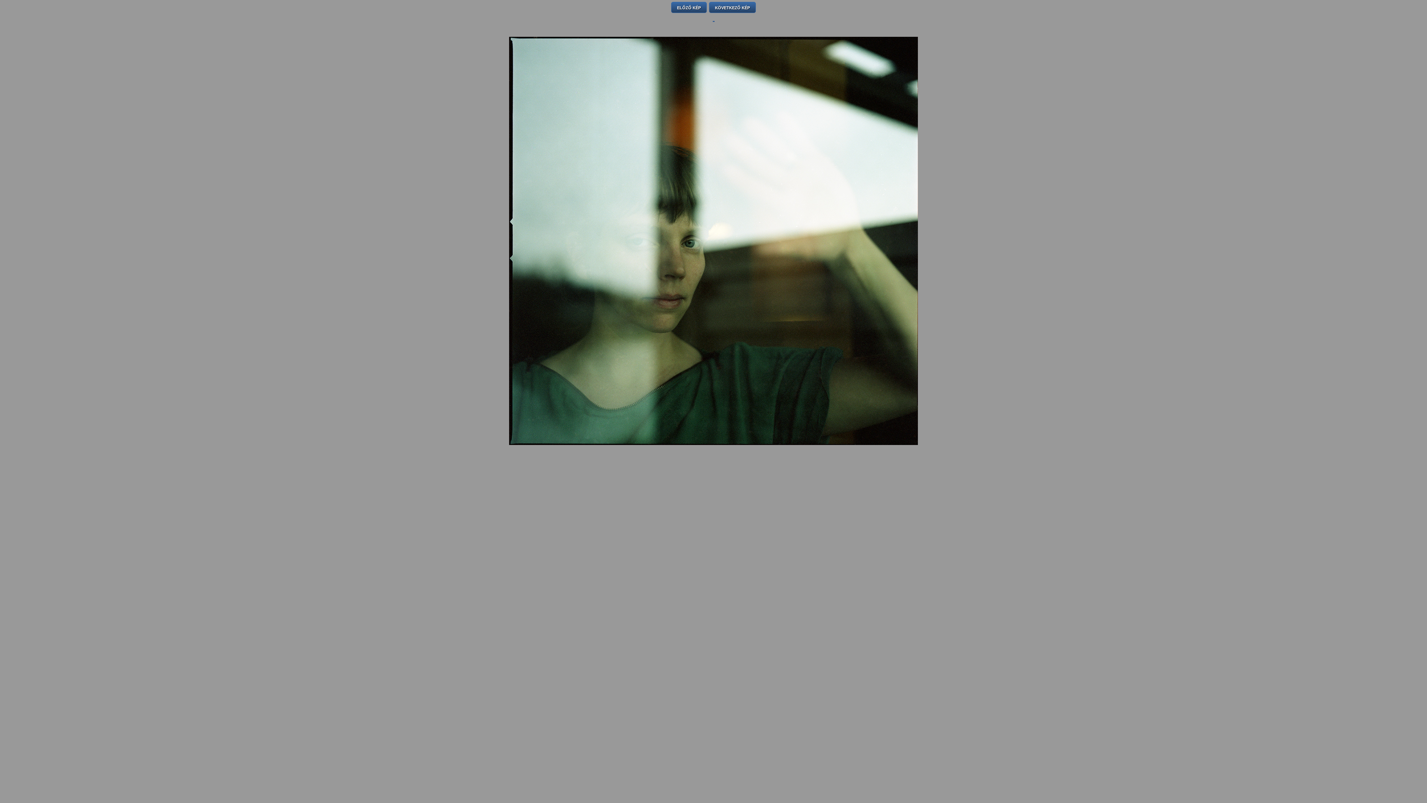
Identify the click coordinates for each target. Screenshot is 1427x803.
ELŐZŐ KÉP (689, 8)
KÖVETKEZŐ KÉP (732, 8)
